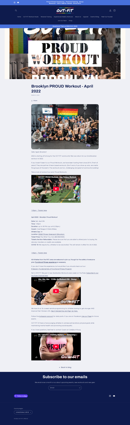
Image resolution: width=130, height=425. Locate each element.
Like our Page (86, 316)
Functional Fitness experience (46, 262)
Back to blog (66, 367)
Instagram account (46, 316)
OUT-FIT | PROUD (23, 418)
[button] (16, 10)
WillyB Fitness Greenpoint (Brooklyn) (51, 234)
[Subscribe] (80, 388)
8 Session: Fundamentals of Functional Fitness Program (51, 269)
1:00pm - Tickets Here (39, 210)
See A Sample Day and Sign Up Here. (64, 311)
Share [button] (35, 100)
